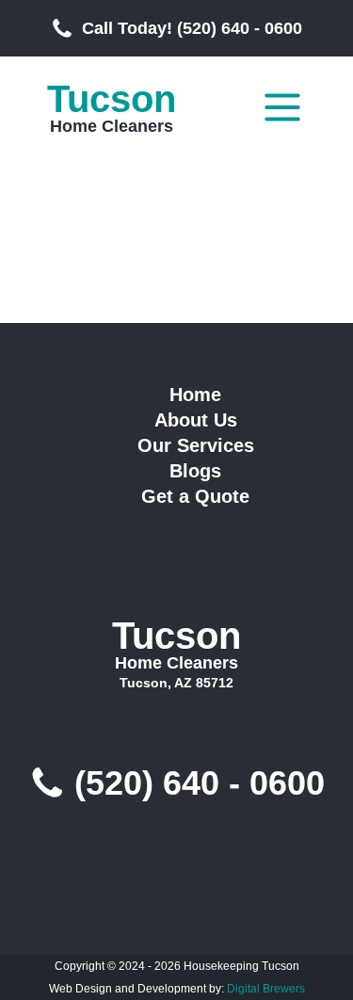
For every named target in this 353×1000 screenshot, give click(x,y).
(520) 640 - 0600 (199, 783)
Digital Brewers (266, 988)
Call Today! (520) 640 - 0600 (192, 28)
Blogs (195, 470)
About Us (195, 420)
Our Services (195, 445)
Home (195, 394)
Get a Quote (195, 496)
